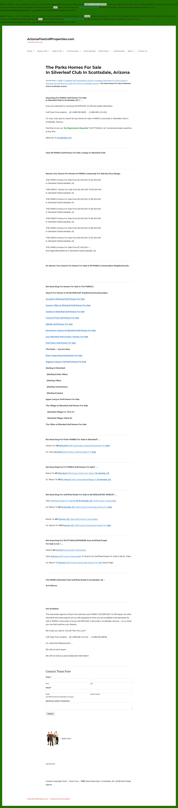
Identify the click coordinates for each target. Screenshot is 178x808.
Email (49, 688)
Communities (72, 51)
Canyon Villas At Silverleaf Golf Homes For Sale (68, 305)
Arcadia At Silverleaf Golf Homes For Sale (65, 299)
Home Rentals (89, 51)
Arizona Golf (71, 550)
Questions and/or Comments (58, 701)
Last (91, 684)
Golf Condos (103, 51)
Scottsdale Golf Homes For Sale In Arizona (110, 80)
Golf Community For (84, 446)
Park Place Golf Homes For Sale (61, 343)
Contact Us (142, 51)
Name (49, 677)
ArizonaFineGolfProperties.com (50, 39)
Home (29, 51)
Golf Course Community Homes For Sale (80, 563)
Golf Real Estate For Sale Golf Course (83, 501)
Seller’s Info (57, 51)
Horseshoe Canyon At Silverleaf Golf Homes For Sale (71, 330)
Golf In (86, 479)
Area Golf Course (78, 519)
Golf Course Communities (66, 556)
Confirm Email (95, 694)
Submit (50, 714)
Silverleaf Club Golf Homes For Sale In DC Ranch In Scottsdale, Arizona (72, 83)
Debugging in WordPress (89, 7)
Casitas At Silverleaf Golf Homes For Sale (65, 312)
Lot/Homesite (119, 51)
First (47, 684)
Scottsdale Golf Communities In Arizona (78, 80)
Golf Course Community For (86, 507)
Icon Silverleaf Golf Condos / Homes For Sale (67, 337)
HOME (60, 80)
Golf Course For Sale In (83, 473)
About (130, 51)
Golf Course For (75, 452)
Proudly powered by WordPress (60, 799)
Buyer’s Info (42, 51)
